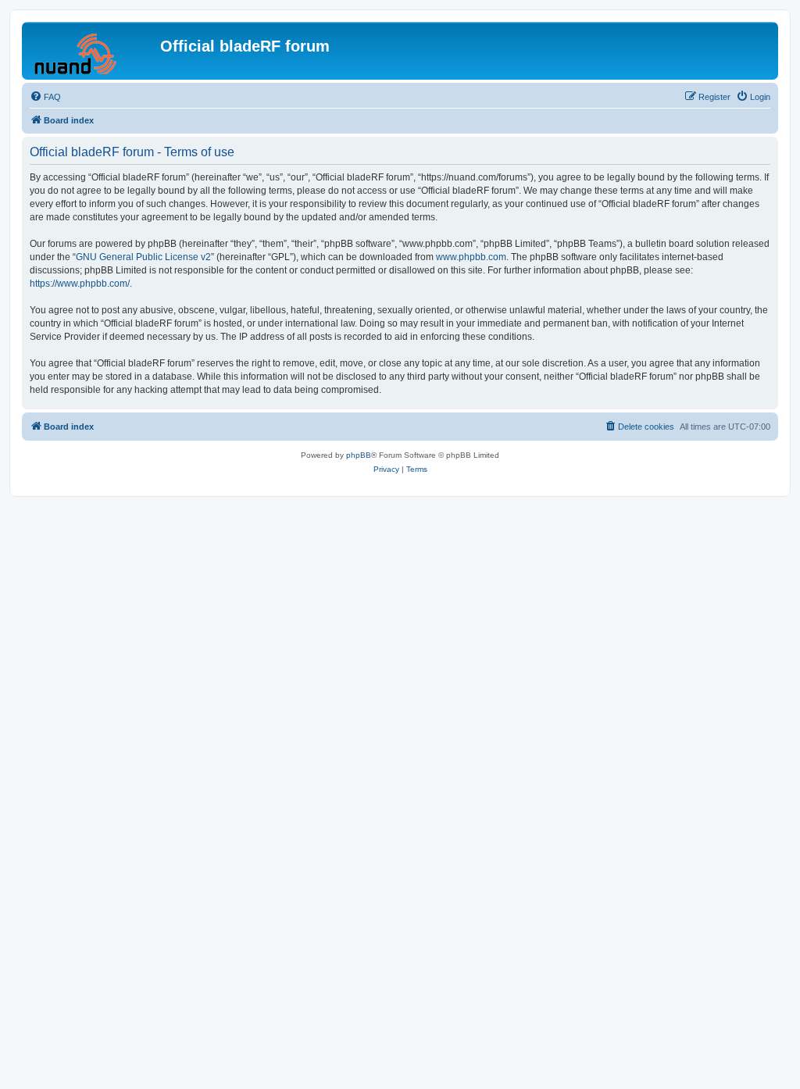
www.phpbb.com (471, 257)
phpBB (358, 455)
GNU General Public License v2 (143, 257)
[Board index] (93, 51)
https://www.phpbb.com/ (80, 283)
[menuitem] (45, 96)
